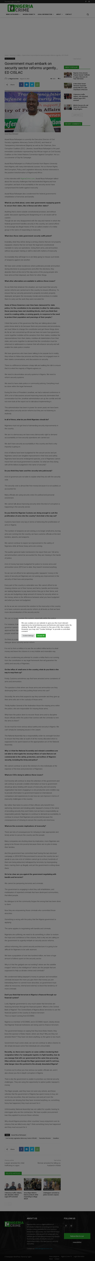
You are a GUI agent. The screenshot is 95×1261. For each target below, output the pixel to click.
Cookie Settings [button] (28, 636)
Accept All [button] (40, 636)
